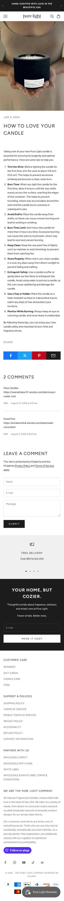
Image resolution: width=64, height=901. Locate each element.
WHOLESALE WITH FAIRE (18, 763)
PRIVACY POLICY (13, 721)
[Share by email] (53, 356)
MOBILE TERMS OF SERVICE (20, 715)
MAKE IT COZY (32, 638)
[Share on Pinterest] (39, 356)
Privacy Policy (22, 465)
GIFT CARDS (11, 673)
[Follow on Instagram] (14, 862)
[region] (32, 553)
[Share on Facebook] (11, 356)
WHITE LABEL (11, 769)
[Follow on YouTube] (24, 862)
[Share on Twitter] (25, 356)
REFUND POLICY (13, 733)
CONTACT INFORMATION (18, 739)
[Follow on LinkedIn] (42, 862)
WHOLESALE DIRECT (16, 757)
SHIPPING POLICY (14, 703)
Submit (14, 524)
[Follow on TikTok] (33, 862)
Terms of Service (44, 465)
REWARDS (9, 666)
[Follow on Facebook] (5, 862)
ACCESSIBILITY (12, 727)
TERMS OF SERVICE (15, 709)
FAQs (7, 684)
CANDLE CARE (12, 678)
